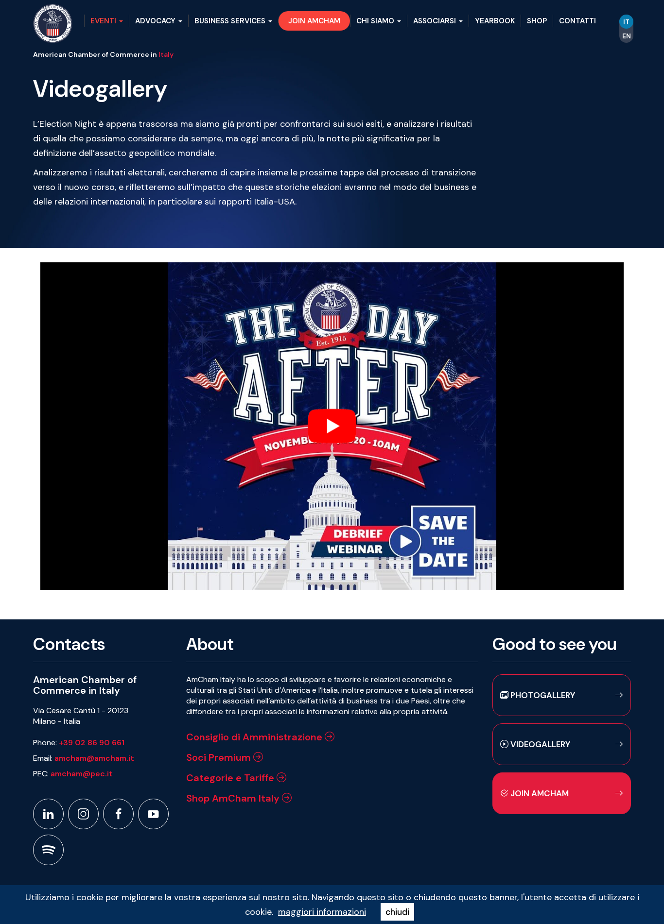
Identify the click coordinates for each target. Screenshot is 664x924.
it (626, 21)
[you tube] (153, 814)
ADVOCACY (156, 21)
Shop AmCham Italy (234, 798)
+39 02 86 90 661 (91, 742)
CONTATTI (577, 21)
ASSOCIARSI (435, 21)
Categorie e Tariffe (231, 777)
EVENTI (104, 21)
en (626, 36)
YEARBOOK (495, 21)
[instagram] (83, 814)
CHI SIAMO (376, 21)
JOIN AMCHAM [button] (314, 21)
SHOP (537, 21)
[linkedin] (48, 814)
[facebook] (118, 814)
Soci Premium (219, 757)
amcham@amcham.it (94, 758)
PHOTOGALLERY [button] (541, 695)
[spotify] (48, 850)
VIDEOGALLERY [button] (539, 744)
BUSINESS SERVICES (230, 21)
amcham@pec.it (82, 774)
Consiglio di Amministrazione (255, 737)
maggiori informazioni (322, 912)
